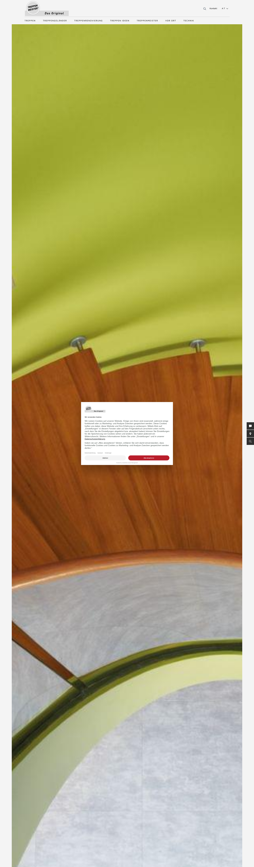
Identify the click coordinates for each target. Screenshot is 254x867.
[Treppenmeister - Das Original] (47, 8)
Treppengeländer (55, 20)
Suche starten (201, 9)
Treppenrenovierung (88, 20)
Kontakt (213, 8)
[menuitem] (224, 8)
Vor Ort (170, 20)
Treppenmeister (147, 20)
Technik (188, 20)
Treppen (30, 20)
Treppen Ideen (119, 20)
